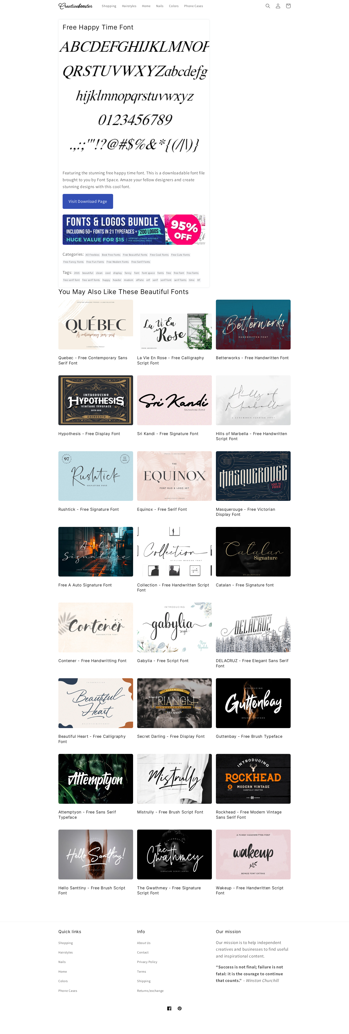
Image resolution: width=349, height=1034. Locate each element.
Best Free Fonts (111, 254)
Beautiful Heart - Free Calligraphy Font (92, 739)
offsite (140, 280)
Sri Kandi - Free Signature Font (167, 433)
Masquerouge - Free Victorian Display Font (245, 512)
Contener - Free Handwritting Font (92, 660)
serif (155, 280)
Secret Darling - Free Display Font (171, 736)
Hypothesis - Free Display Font (89, 433)
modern (128, 280)
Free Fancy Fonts (73, 262)
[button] (268, 6)
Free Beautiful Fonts (135, 254)
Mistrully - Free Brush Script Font (170, 812)
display (117, 273)
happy (106, 280)
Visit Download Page (88, 201)
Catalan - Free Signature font (245, 585)
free (168, 273)
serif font (166, 280)
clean (99, 273)
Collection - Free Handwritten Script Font (173, 587)
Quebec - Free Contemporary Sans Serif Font (92, 360)
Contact (143, 952)
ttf (198, 280)
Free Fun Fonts (95, 262)
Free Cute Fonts (180, 254)
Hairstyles (65, 952)
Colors (63, 981)
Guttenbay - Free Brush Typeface (249, 736)
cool (108, 273)
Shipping (144, 981)
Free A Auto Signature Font (85, 585)
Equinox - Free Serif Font (162, 509)
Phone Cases (67, 991)
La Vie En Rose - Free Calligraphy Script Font (170, 360)
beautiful (87, 273)
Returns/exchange (150, 991)
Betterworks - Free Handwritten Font (252, 357)
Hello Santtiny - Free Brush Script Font (91, 890)
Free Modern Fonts (118, 262)
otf (148, 280)
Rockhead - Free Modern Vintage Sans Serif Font (249, 814)
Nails (62, 962)
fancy (128, 273)
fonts (161, 273)
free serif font (71, 280)
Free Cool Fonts (159, 254)
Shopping (65, 943)
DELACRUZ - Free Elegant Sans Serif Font (252, 663)
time (191, 280)
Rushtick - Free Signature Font (88, 509)
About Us (144, 943)
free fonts (192, 273)
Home (62, 971)
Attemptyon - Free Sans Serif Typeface (87, 814)
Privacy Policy (147, 962)
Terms (141, 971)
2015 (77, 273)
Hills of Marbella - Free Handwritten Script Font (251, 436)
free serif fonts (91, 280)
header (117, 280)
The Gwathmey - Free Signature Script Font (169, 890)
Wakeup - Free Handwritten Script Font (250, 890)
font (136, 273)
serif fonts (180, 280)
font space (148, 273)
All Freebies (92, 254)
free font (179, 273)
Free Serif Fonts (140, 262)
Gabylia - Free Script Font (163, 660)
